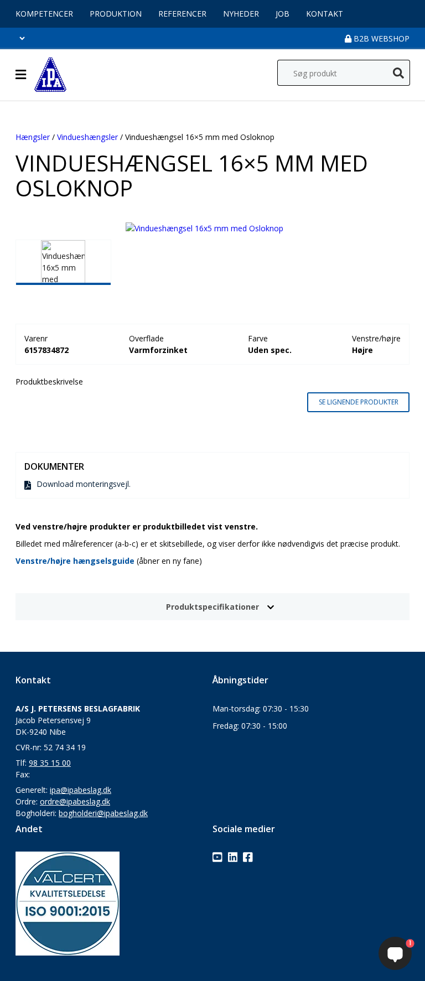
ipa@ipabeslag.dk (80, 790)
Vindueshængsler (87, 137)
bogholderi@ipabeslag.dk (103, 813)
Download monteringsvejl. (84, 484)
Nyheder (241, 13)
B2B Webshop (380, 38)
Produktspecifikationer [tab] (212, 606)
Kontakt (324, 13)
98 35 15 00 (50, 762)
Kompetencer (44, 13)
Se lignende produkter (358, 402)
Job (282, 13)
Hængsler (32, 137)
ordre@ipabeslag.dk (75, 801)
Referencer (182, 13)
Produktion (116, 13)
